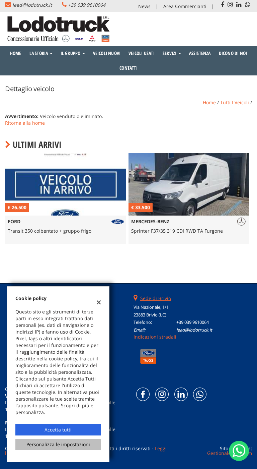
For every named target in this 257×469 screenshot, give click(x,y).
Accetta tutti (58, 429)
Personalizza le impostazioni (58, 444)
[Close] (250, 160)
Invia (189, 283)
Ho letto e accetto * (184, 252)
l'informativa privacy (202, 252)
